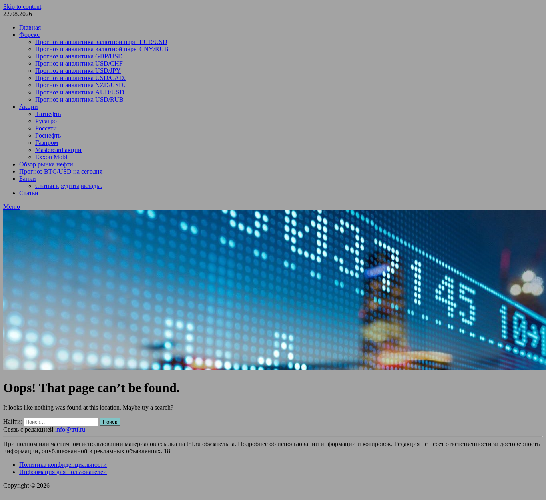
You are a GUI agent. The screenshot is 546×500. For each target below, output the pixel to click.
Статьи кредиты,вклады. (68, 185)
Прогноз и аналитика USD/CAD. (80, 77)
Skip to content (22, 6)
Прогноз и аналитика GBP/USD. (79, 56)
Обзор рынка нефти (46, 164)
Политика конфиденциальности (63, 464)
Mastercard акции (58, 149)
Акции (28, 106)
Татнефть (48, 113)
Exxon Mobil (52, 157)
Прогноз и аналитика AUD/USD (79, 92)
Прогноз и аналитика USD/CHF (79, 63)
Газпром (46, 142)
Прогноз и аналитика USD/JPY (78, 70)
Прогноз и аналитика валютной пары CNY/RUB (102, 49)
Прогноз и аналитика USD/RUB (79, 99)
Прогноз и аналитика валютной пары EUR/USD (101, 41)
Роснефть (48, 135)
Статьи (28, 193)
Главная (30, 27)
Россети (46, 128)
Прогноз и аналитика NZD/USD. (80, 85)
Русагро (46, 121)
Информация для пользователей (63, 471)
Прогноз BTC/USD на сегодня (60, 171)
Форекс (29, 34)
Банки (27, 178)
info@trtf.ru (70, 429)
